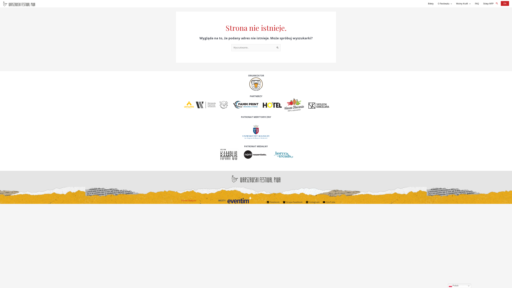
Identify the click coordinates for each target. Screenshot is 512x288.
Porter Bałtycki (188, 200)
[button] (497, 3)
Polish (455, 286)
